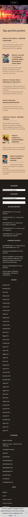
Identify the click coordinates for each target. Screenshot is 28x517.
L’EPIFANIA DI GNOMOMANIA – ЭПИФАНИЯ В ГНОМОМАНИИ (10, 273)
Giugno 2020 (6, 386)
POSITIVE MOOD (7, 475)
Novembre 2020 (6, 376)
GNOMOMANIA (6, 456)
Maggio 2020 (6, 390)
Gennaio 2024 (6, 306)
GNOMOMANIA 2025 (7, 471)
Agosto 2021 (5, 346)
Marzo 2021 (5, 361)
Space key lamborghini (8, 256)
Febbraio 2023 (6, 317)
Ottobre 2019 (6, 416)
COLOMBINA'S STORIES (8, 449)
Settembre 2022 (6, 328)
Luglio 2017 (5, 430)
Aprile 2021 (5, 357)
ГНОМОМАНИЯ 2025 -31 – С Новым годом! (13, 217)
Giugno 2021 (5, 350)
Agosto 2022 (6, 332)
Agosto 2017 (5, 427)
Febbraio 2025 (6, 296)
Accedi (4, 495)
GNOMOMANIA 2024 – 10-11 (12, 247)
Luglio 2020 (5, 383)
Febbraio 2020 (6, 401)
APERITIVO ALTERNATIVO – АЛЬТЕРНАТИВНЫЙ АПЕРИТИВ (17, 158)
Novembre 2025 (6, 288)
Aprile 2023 (5, 314)
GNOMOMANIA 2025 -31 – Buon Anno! (12, 211)
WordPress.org (6, 506)
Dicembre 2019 (6, 408)
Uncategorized (6, 478)
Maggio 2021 (5, 354)
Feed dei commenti (7, 503)
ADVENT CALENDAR (7, 440)
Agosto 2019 (6, 423)
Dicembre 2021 (6, 343)
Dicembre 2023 (6, 310)
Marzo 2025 (5, 292)
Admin (15, 42)
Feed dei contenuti (7, 499)
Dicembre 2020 (6, 372)
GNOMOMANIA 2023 (8, 464)
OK (15, 515)
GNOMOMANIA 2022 (7, 460)
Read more (19, 48)
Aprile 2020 (5, 394)
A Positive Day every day (14, 14)
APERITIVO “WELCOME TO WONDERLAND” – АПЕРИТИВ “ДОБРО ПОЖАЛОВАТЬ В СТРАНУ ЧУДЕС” (18, 59)
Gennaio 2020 (6, 405)
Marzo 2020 (5, 397)
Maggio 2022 (6, 336)
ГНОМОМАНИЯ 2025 (8, 482)
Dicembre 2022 (6, 325)
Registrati (5, 492)
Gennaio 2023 (6, 321)
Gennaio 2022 (6, 339)
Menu (14, 2)
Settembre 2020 (6, 379)
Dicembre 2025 (6, 285)
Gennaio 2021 (6, 368)
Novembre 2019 (6, 412)
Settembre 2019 (6, 419)
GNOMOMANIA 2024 (8, 467)
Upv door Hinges (6, 271)
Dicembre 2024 (6, 303)
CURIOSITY (5, 453)
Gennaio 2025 (6, 299)
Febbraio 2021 (6, 365)
